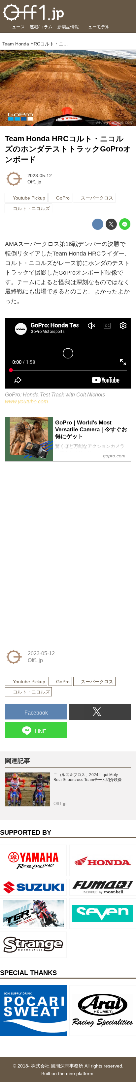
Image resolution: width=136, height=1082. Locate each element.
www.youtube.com (26, 401)
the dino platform (75, 1073)
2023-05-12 (39, 175)
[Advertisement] (54, 509)
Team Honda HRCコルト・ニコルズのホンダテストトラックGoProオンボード (68, 149)
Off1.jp (34, 181)
